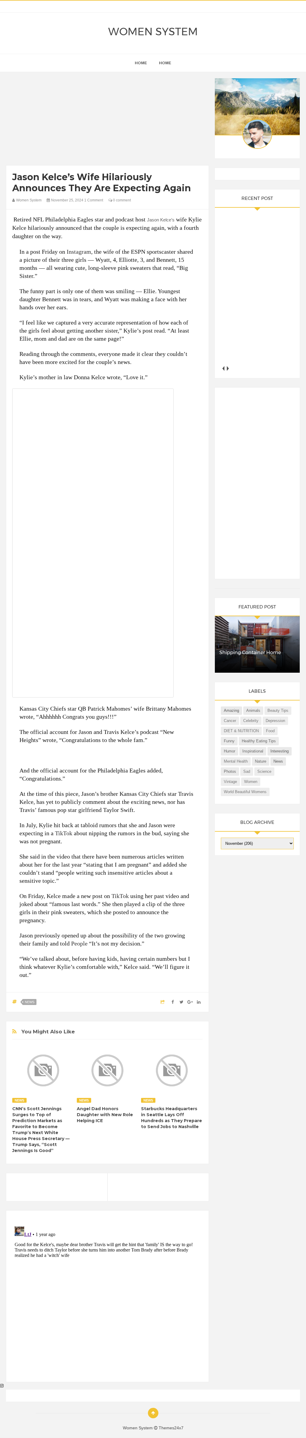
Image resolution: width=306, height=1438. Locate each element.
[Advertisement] (108, 120)
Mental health (236, 761)
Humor (229, 751)
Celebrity (250, 720)
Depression (275, 720)
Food (270, 731)
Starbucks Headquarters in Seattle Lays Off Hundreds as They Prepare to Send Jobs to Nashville (171, 1117)
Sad (246, 771)
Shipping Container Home (250, 652)
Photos (230, 771)
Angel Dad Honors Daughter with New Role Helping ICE (105, 1114)
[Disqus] (107, 1298)
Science (264, 771)
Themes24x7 (171, 1427)
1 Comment (93, 200)
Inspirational (252, 751)
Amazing (231, 710)
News (29, 1002)
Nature (260, 761)
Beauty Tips (277, 710)
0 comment (121, 200)
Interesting (279, 751)
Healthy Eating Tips (259, 741)
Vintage (230, 781)
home (141, 63)
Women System (153, 31)
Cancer (230, 720)
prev (223, 368)
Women (250, 781)
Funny (229, 741)
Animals (253, 710)
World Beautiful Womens (245, 792)
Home (165, 63)
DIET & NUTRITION (241, 731)
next (227, 368)
